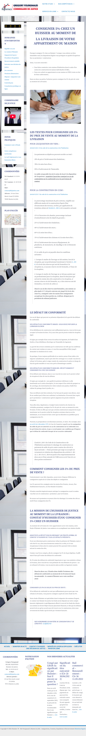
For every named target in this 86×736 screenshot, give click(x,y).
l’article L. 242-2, (54, 208)
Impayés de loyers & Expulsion (59, 646)
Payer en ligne (54, 648)
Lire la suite (63, 717)
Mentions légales (80, 729)
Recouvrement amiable (12, 61)
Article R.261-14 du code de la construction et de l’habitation (49, 148)
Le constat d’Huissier (11, 52)
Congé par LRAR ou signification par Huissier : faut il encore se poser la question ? (52, 673)
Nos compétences (65, 4)
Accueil (7, 646)
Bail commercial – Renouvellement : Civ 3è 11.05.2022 (77, 670)
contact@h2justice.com (12, 191)
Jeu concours (9, 70)
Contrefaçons (9, 83)
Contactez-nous (68, 11)
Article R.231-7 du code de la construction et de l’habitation (49, 194)
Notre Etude (47, 4)
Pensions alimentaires (12, 74)
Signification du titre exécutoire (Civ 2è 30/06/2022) (65, 670)
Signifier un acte (10, 49)
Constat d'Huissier (37, 646)
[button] (54, 4)
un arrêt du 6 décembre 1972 (39, 424)
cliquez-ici (47, 623)
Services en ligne (49, 11)
